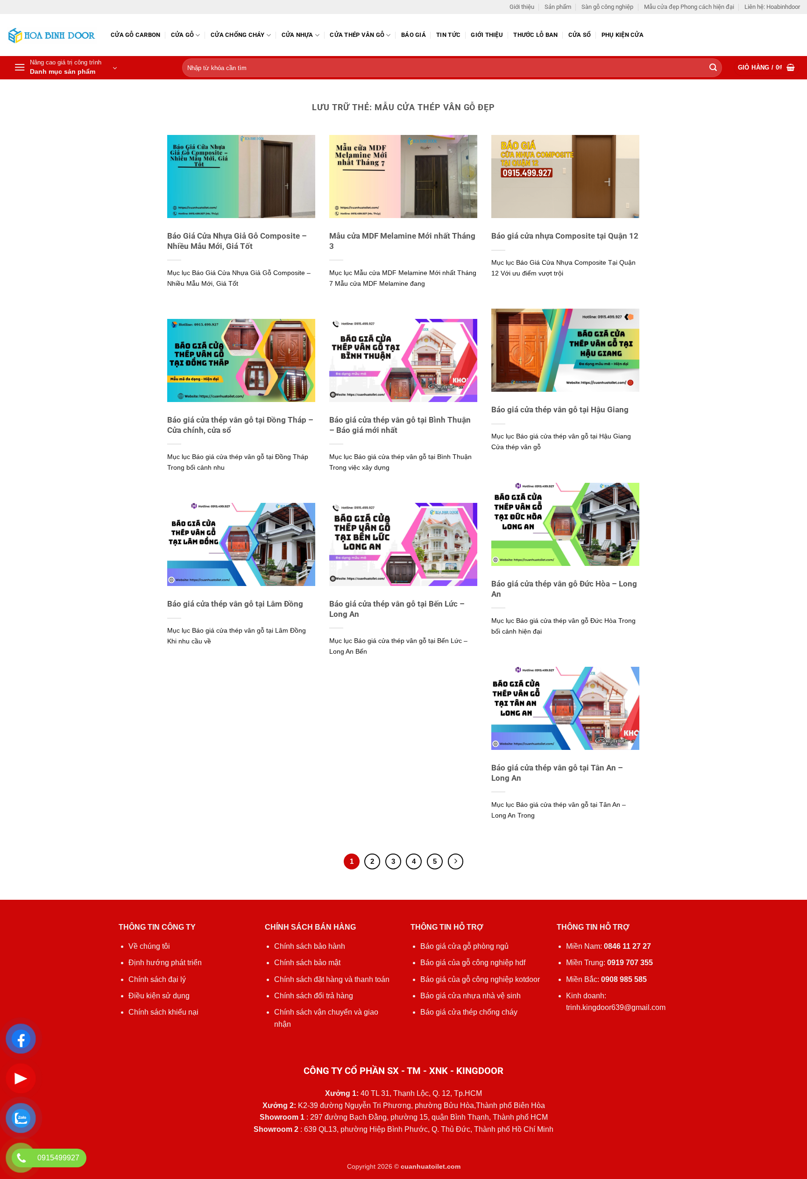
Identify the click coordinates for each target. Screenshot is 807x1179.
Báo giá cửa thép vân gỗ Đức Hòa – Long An (564, 589)
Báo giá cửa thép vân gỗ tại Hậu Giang (560, 409)
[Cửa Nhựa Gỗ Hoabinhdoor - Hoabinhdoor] (52, 35)
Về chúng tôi (149, 946)
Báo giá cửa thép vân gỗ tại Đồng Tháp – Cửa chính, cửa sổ (240, 425)
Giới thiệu (522, 6)
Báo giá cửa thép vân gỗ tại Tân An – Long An (557, 773)
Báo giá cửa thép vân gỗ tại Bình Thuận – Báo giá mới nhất (400, 425)
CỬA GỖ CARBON (135, 34)
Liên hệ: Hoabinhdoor (772, 6)
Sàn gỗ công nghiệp (607, 6)
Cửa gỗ (182, 34)
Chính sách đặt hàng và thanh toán (331, 979)
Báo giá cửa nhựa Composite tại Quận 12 (564, 236)
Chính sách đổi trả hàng (313, 996)
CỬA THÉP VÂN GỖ (357, 34)
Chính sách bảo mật (307, 963)
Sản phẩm (558, 6)
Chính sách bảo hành (309, 946)
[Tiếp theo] (456, 861)
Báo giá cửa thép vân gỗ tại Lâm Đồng (235, 604)
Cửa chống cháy (238, 34)
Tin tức (448, 34)
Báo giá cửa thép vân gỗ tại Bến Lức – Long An (397, 609)
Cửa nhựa (297, 34)
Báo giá (413, 34)
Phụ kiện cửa (623, 34)
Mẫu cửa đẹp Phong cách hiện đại (689, 6)
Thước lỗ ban (535, 34)
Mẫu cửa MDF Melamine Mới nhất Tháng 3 (402, 241)
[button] (65, 67)
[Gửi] (713, 68)
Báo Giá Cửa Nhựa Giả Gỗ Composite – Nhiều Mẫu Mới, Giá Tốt (237, 241)
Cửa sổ (579, 34)
